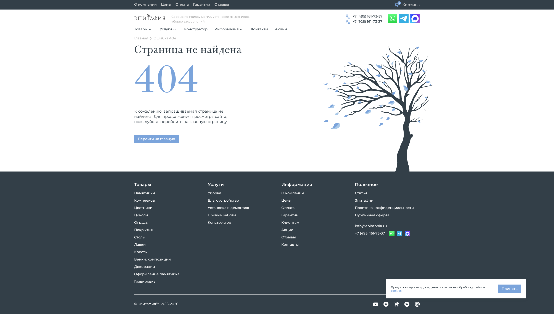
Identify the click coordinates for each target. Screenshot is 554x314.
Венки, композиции (152, 259)
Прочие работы (222, 215)
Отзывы (221, 4)
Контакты (259, 29)
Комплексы (144, 200)
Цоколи (141, 215)
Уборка (214, 193)
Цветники (143, 208)
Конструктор (196, 29)
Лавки (140, 245)
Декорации (144, 267)
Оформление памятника (156, 274)
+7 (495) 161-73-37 (368, 16)
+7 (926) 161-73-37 (367, 21)
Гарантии (201, 4)
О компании (145, 4)
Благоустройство (223, 200)
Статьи (361, 193)
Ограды (141, 222)
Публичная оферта (372, 215)
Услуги (166, 29)
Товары (141, 29)
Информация (226, 29)
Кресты (141, 252)
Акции (281, 29)
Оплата (182, 4)
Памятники (144, 193)
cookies (396, 290)
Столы (139, 237)
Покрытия (143, 230)
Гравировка (144, 281)
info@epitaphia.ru (371, 226)
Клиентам (290, 222)
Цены (166, 4)
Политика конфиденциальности (384, 208)
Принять (509, 289)
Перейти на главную (156, 139)
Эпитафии (364, 200)
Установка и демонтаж (228, 208)
